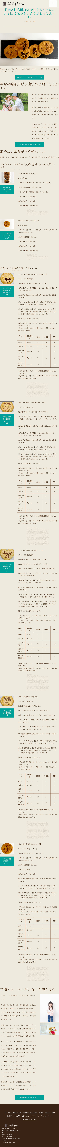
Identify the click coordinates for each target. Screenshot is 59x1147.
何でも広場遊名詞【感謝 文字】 (7, 713)
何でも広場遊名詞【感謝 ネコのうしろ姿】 (7, 420)
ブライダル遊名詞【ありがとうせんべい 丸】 (7, 291)
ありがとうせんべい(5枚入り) (7, 189)
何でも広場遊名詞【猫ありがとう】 (7, 861)
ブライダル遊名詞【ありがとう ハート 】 (7, 568)
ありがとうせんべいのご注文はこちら (29, 77)
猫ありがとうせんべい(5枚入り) (7, 236)
